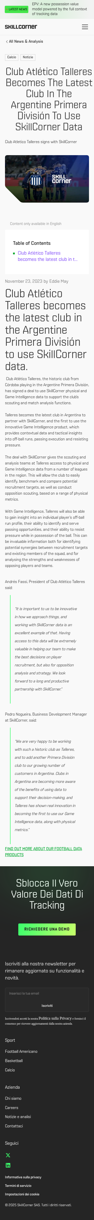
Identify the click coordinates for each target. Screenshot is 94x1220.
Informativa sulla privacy (23, 1177)
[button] (84, 27)
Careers (11, 1108)
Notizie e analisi (18, 1117)
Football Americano (21, 1052)
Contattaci (14, 1126)
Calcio (10, 1070)
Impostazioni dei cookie (22, 1194)
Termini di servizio (18, 1186)
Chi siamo (13, 1099)
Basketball (14, 1061)
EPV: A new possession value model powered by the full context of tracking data (59, 9)
